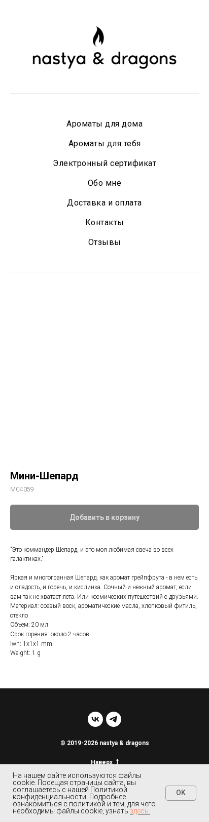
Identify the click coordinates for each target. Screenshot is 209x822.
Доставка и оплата (104, 203)
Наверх (102, 762)
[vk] (95, 719)
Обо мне (105, 183)
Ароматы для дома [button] (104, 124)
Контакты (104, 222)
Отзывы (104, 242)
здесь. (140, 811)
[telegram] (113, 719)
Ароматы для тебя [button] (104, 143)
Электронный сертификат (104, 163)
